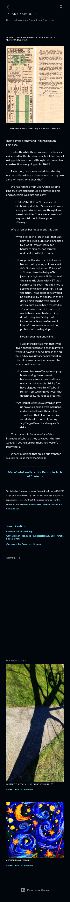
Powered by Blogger (38, 889)
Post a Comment (24, 789)
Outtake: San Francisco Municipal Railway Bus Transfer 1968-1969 (35, 537)
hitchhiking (26, 531)
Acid (16, 531)
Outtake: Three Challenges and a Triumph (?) (29, 784)
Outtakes (11, 544)
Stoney (37, 544)
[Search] (61, 6)
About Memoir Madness (18, 860)
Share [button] (9, 526)
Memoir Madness (22, 14)
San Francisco (25, 544)
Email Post (20, 526)
